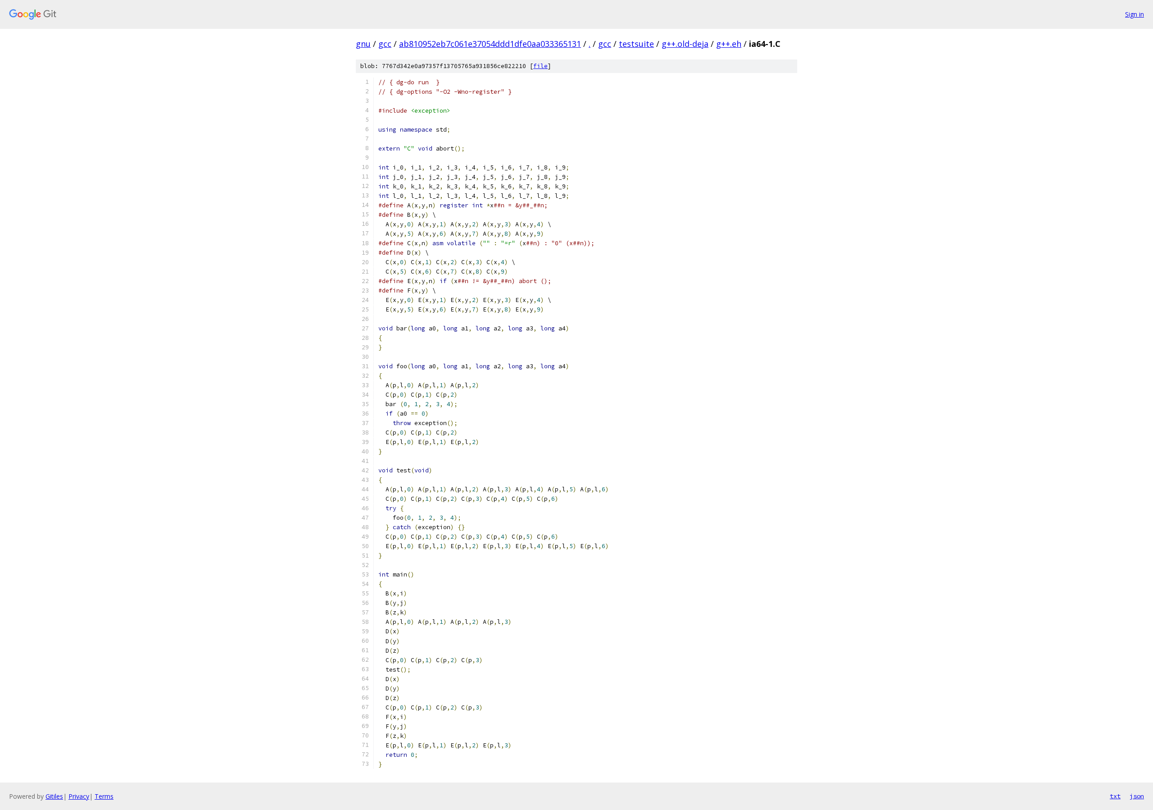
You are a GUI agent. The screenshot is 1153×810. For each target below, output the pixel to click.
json (1137, 796)
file (540, 66)
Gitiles (54, 796)
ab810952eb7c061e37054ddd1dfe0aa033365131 (490, 43)
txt (1115, 796)
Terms (104, 796)
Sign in (1134, 14)
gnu (363, 43)
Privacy (78, 796)
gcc (384, 43)
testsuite (636, 43)
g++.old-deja (685, 43)
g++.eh (728, 43)
